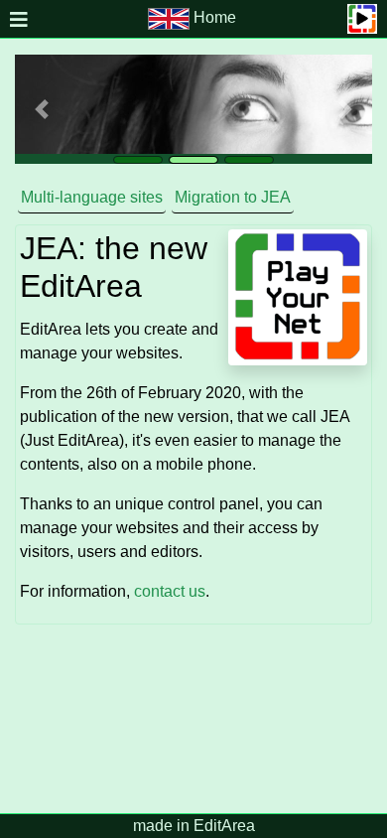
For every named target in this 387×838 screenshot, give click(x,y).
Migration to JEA (233, 197)
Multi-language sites (92, 197)
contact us (169, 591)
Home (215, 17)
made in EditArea (194, 825)
